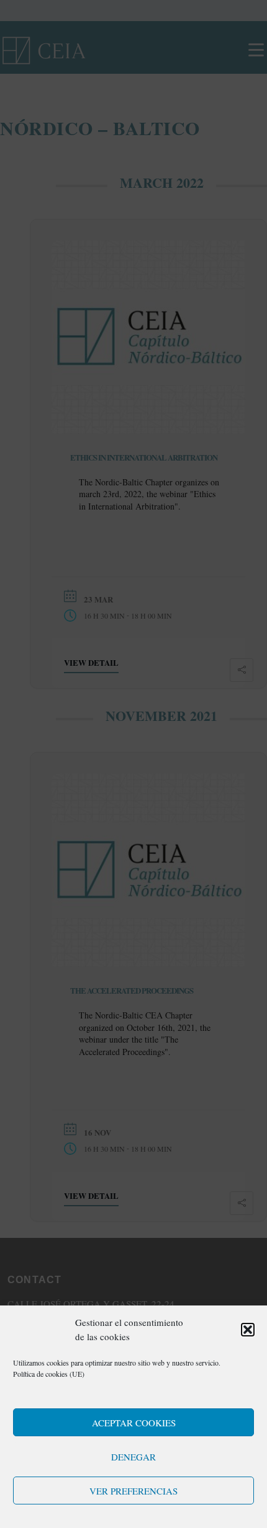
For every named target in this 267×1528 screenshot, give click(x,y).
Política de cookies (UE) (48, 1374)
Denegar (133, 1457)
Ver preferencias (133, 1491)
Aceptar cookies (134, 1422)
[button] (248, 1329)
